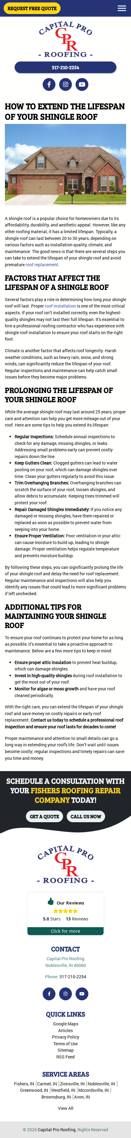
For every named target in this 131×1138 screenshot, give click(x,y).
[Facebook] (49, 84)
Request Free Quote (32, 8)
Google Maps (65, 1024)
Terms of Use (65, 1044)
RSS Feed (65, 1057)
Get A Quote (44, 816)
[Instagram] (65, 84)
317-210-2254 (65, 67)
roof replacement (42, 264)
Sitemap (66, 1050)
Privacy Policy (65, 1037)
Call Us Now (86, 816)
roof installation (60, 306)
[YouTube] (82, 84)
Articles (65, 1030)
